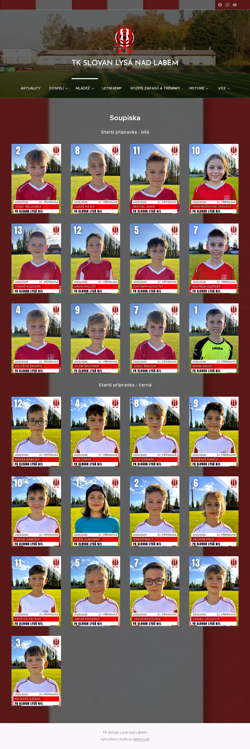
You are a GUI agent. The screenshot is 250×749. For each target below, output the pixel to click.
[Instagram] (227, 5)
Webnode (141, 739)
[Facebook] (220, 5)
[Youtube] (235, 5)
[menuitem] (30, 88)
